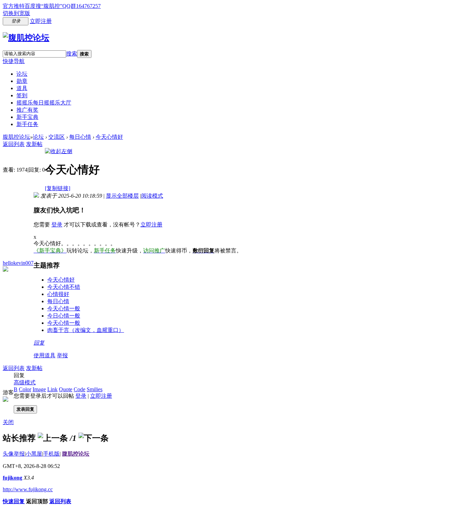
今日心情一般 (63, 316)
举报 (62, 355)
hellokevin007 (18, 263)
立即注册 (41, 21)
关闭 (8, 422)
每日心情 (80, 137)
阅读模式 (152, 196)
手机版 (51, 454)
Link (52, 389)
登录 (56, 224)
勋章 (21, 81)
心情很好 (58, 294)
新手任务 (27, 124)
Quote (65, 389)
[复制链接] (57, 188)
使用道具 (45, 355)
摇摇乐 (43, 103)
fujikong (12, 478)
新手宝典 (27, 117)
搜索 (71, 54)
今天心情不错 (63, 287)
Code (79, 389)
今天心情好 (109, 137)
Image (39, 389)
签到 (21, 95)
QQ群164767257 (81, 6)
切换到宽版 (16, 13)
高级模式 (25, 382)
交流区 (56, 137)
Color (25, 389)
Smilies (94, 389)
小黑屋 (34, 454)
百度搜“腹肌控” (43, 6)
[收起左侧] (58, 151)
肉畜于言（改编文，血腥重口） (85, 330)
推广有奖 (27, 110)
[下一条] (93, 438)
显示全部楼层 (122, 196)
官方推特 (14, 6)
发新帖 (34, 144)
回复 (39, 343)
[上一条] (53, 438)
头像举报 (14, 454)
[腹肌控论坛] (26, 37)
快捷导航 (14, 61)
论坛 (21, 74)
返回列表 (14, 144)
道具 (21, 88)
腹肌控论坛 (16, 137)
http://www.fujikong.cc (28, 489)
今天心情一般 (63, 308)
